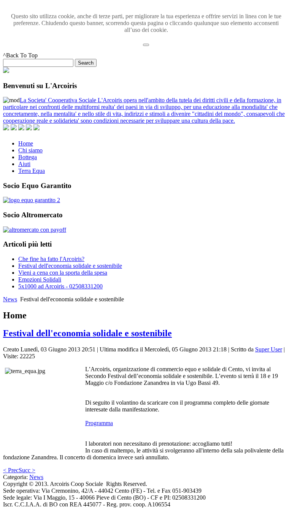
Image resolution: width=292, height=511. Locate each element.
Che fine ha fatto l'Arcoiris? (51, 259)
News (10, 299)
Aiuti (24, 164)
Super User (268, 349)
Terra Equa (31, 171)
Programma (99, 423)
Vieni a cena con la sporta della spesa (62, 272)
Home (25, 143)
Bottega (27, 157)
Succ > (27, 470)
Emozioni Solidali (39, 279)
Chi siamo (30, 150)
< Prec (11, 470)
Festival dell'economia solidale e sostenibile (70, 266)
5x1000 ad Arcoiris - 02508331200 (60, 286)
